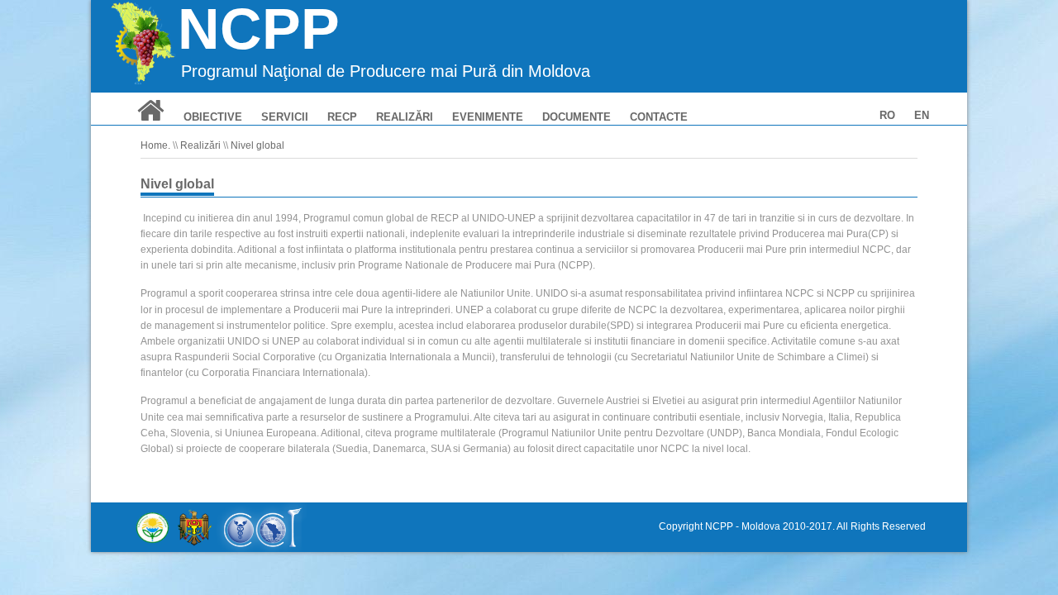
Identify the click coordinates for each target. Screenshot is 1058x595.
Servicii (284, 117)
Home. (155, 145)
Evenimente (487, 117)
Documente (576, 117)
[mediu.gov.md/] (153, 527)
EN (921, 115)
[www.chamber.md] (262, 527)
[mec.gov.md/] (194, 527)
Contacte (659, 117)
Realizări (404, 117)
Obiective (212, 117)
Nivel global (257, 145)
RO (887, 115)
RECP (342, 117)
